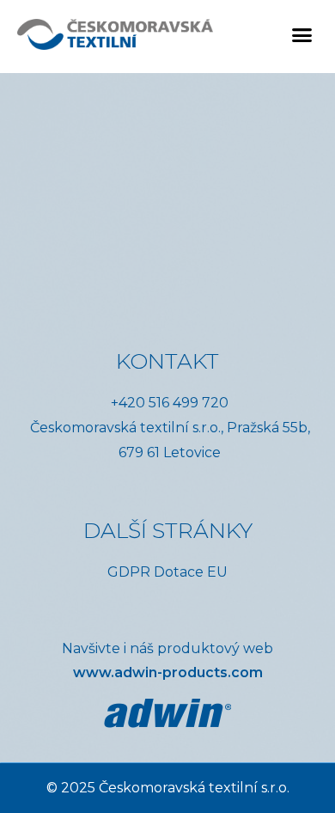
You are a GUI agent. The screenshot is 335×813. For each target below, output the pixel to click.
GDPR (128, 572)
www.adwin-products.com (168, 672)
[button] (302, 34)
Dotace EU (191, 572)
